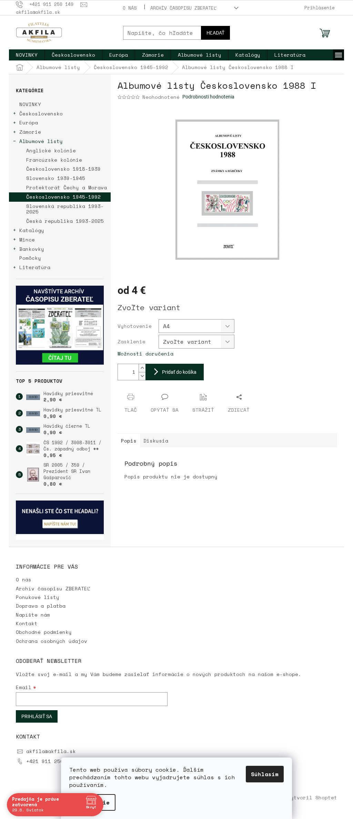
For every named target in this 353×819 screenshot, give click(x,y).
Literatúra (34, 267)
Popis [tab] (129, 440)
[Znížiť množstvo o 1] (142, 376)
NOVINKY (30, 104)
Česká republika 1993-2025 (65, 221)
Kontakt (27, 623)
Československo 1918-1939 (63, 168)
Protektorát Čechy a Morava (66, 187)
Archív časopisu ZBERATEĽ (183, 7)
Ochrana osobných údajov (51, 641)
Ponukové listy (37, 597)
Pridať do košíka (179, 372)
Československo (41, 113)
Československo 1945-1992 (63, 196)
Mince (27, 239)
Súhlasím (265, 774)
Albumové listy (41, 141)
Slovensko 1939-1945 (55, 178)
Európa (28, 122)
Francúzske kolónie (54, 159)
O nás (130, 7)
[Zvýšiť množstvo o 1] (142, 368)
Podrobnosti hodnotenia (208, 96)
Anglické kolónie (51, 150)
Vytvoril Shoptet (312, 797)
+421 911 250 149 (51, 761)
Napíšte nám (33, 614)
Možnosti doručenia (145, 353)
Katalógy (31, 230)
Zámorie (30, 131)
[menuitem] (26, 54)
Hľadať (215, 33)
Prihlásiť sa (36, 716)
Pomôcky (30, 257)
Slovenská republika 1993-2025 (65, 209)
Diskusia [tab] (155, 440)
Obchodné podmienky (44, 632)
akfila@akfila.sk (51, 751)
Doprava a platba (40, 605)
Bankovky (31, 249)
